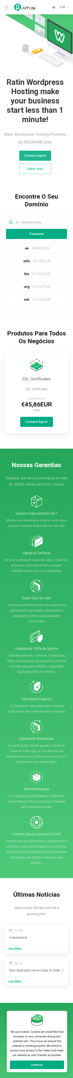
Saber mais (36, 169)
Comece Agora (36, 155)
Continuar (37, 1064)
